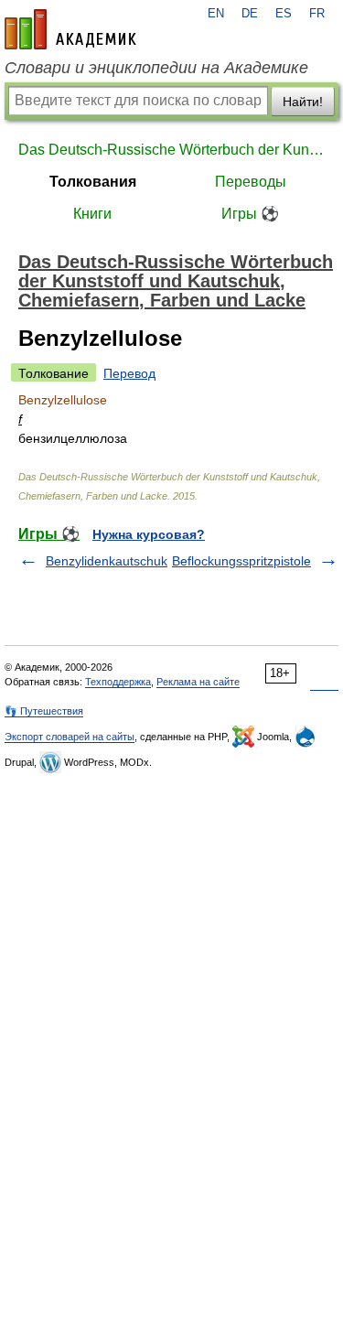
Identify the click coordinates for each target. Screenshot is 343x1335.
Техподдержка (118, 681)
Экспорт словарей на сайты (69, 736)
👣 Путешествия (44, 710)
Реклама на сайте (198, 681)
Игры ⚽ (250, 213)
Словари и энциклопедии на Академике (156, 68)
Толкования (92, 181)
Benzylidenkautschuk (106, 561)
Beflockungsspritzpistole (241, 561)
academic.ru (70, 29)
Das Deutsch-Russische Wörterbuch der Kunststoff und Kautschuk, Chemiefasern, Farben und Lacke (171, 149)
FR (317, 13)
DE (249, 13)
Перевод (129, 373)
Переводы (250, 181)
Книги (92, 213)
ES (283, 13)
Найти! (303, 101)
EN (216, 13)
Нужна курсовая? (148, 534)
